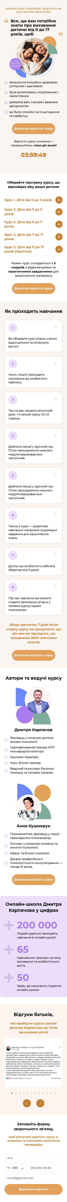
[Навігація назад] (27, 1103)
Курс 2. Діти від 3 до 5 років (23, 212)
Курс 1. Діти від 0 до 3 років (28, 200)
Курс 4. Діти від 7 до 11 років (23, 237)
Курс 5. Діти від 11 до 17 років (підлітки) (24, 249)
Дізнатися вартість (33, 1189)
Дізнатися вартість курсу (33, 128)
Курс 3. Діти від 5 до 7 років (23, 224)
